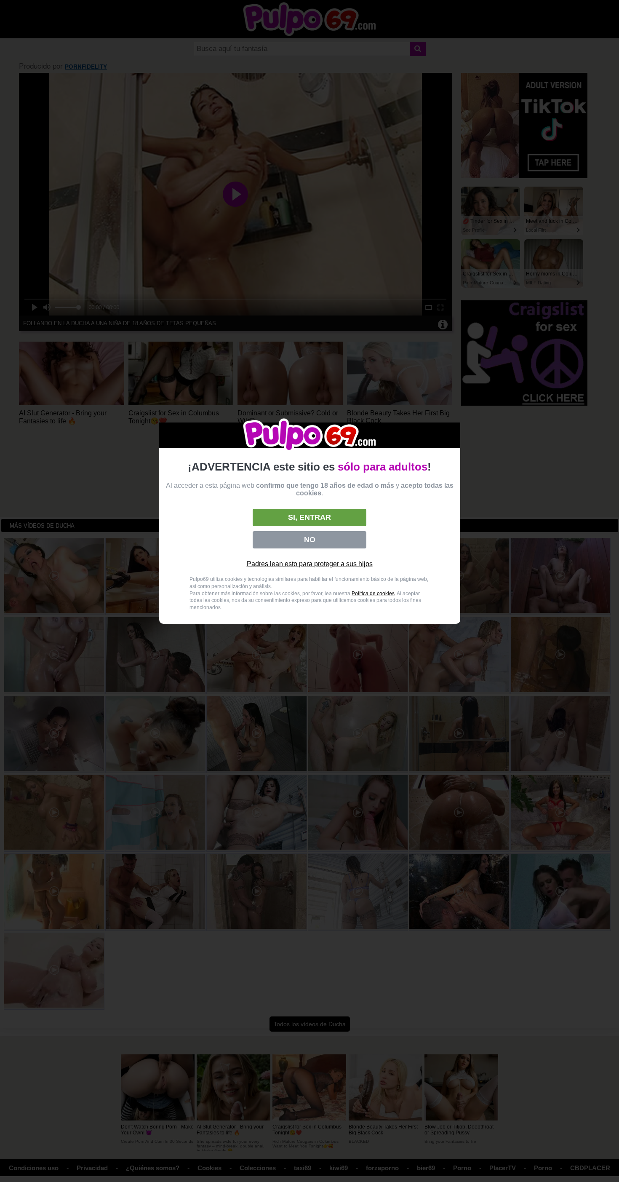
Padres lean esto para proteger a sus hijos (310, 563)
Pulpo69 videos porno (310, 435)
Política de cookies (373, 593)
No (309, 539)
